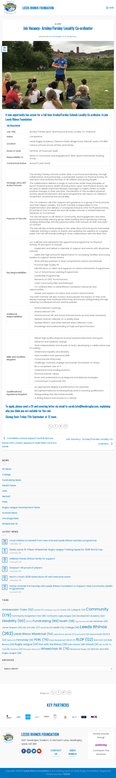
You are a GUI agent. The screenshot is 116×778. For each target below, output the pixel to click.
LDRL (4, 491)
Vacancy (16, 649)
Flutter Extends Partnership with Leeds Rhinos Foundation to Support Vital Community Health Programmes (61, 587)
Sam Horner (76, 644)
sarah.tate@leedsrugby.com (83, 406)
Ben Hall (73, 36)
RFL (73, 640)
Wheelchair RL (10, 523)
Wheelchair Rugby (80, 649)
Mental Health (98, 634)
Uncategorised (10, 518)
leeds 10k (46, 627)
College (6, 474)
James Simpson (12, 627)
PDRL (5, 502)
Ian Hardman (99, 621)
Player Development (59, 640)
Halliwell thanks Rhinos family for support (32, 558)
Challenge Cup (51, 610)
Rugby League (27, 644)
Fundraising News (11, 480)
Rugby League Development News (21, 507)
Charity (65, 610)
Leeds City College (66, 627)
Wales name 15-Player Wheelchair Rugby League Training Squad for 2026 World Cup (56, 549)
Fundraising (46, 621)
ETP (29, 621)
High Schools (82, 621)
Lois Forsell (82, 634)
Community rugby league (61, 616)
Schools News (9, 512)
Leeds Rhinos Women (64, 634)
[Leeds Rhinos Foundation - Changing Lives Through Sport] (10, 8)
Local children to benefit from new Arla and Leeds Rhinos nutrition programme (53, 540)
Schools (92, 644)
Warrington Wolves (31, 649)
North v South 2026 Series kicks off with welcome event (40, 576)
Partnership (25, 639)
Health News (9, 485)
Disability (13, 621)
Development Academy (91, 616)
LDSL (35, 627)
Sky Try (103, 644)
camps (38, 610)
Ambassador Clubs (18, 609)
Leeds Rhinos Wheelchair (33, 634)
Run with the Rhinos (53, 644)
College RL (78, 609)
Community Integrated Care (29, 615)
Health (67, 621)
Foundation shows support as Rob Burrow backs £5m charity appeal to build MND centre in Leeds (29, 442)
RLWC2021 (100, 640)
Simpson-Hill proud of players (25, 567)
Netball (6, 496)
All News (58, 24)
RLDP (84, 639)
